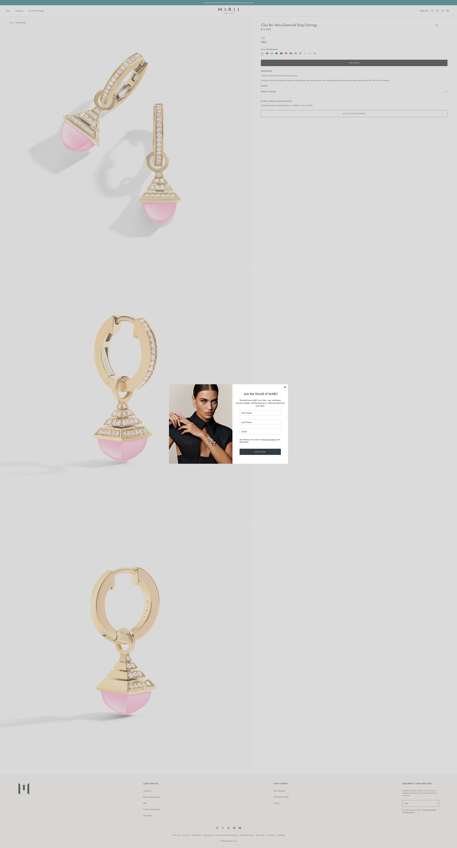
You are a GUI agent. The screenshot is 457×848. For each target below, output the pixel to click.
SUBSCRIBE (260, 452)
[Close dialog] (285, 387)
